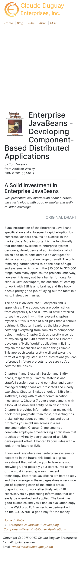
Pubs (31, 23)
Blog (20, 23)
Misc (53, 23)
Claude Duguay (42, 5)
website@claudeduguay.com (32, 547)
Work (42, 23)
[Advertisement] (40, 66)
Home (8, 23)
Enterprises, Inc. (40, 13)
